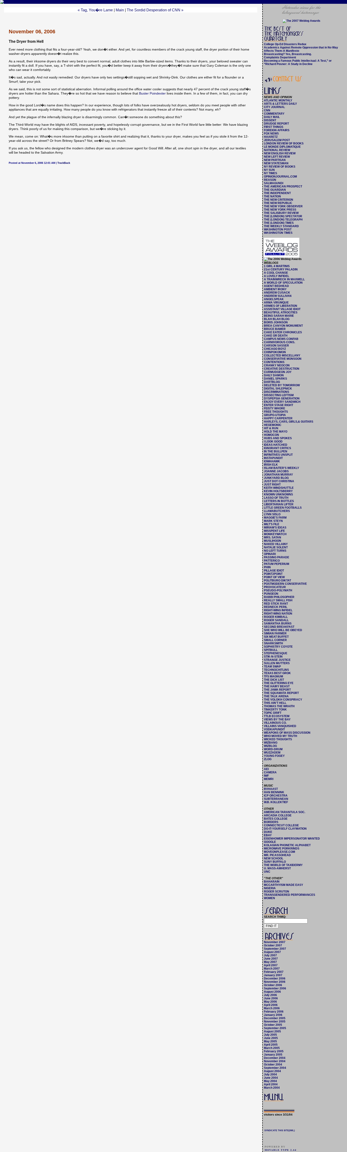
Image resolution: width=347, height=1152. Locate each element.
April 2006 (271, 1005)
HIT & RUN (271, 428)
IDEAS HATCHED (275, 444)
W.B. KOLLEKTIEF (276, 802)
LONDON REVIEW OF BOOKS (284, 143)
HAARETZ (271, 137)
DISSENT (270, 120)
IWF (266, 775)
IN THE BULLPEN (275, 451)
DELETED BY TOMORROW (282, 385)
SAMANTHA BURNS (278, 623)
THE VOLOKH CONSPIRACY (283, 699)
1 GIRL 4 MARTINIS (277, 266)
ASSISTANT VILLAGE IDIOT (282, 309)
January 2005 (273, 1054)
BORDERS (271, 822)
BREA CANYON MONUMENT (283, 325)
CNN (267, 110)
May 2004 (270, 1081)
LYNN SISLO (272, 514)
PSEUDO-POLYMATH (278, 590)
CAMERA (270, 772)
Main (120, 10)
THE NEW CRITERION (278, 199)
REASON (270, 180)
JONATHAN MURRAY (278, 474)
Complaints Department (280, 57)
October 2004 (273, 1064)
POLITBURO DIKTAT (277, 580)
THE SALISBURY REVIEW (281, 213)
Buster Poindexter (152, 93)
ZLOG (267, 759)
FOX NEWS (271, 133)
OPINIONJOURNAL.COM (280, 176)
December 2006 (274, 978)
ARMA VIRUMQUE (276, 302)
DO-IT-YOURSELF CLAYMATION (285, 828)
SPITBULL (271, 650)
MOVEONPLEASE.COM (279, 851)
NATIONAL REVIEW (277, 150)
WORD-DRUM (273, 749)
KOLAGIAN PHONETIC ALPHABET (287, 845)
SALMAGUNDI (273, 183)
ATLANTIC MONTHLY (278, 100)
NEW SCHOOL (273, 858)
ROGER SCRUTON (276, 891)
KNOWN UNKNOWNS (278, 494)
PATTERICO (272, 560)
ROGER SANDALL (276, 620)
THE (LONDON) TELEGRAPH (283, 219)
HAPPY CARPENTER (278, 418)
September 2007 (275, 948)
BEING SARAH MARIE (279, 315)
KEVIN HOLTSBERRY (278, 491)
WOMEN (269, 898)
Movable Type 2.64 (280, 1150)
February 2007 (274, 972)
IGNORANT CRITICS (277, 448)
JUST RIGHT (272, 484)
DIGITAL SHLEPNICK (278, 388)
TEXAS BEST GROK (277, 673)
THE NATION (272, 196)
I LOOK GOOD (273, 441)
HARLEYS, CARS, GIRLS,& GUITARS (288, 421)
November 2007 (274, 942)
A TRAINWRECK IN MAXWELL (284, 279)
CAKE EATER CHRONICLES (283, 332)
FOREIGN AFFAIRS (276, 130)
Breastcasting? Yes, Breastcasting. (288, 54)
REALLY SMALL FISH (278, 600)
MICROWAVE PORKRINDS (281, 848)
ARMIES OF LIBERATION (280, 305)
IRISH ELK (271, 464)
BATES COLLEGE (276, 818)
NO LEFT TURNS (275, 550)
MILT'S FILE (271, 524)
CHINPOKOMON (275, 352)
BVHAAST (271, 789)
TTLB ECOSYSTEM (276, 716)
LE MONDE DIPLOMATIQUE (282, 146)
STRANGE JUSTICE (277, 660)
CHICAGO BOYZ (275, 349)
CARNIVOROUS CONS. (279, 342)
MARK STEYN (273, 521)
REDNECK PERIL (275, 607)
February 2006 (274, 1011)
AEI (266, 769)
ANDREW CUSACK (277, 292)
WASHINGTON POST (278, 229)
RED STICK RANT (276, 603)
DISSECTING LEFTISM (279, 395)
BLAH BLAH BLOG (276, 319)
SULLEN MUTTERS (277, 663)
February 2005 (274, 1051)
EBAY (268, 835)
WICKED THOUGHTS (278, 739)
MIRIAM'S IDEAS (275, 527)
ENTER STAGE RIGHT (278, 405)
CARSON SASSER (276, 345)
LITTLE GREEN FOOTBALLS (283, 507)
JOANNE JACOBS (276, 471)
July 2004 (270, 1074)
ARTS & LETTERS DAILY (280, 103)
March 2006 (272, 1008)
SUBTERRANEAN (276, 799)
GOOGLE (270, 842)
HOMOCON (271, 435)
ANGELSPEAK (274, 299)
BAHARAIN (271, 881)
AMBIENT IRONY (275, 289)
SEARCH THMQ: (275, 916)
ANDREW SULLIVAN (278, 296)
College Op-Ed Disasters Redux (285, 44)
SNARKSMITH (273, 643)
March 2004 (272, 1087)
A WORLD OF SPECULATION (283, 282)
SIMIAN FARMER (275, 633)
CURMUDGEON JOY (278, 372)
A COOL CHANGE (276, 272)
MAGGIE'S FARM (275, 517)
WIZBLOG (270, 746)
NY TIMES (270, 173)
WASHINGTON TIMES (278, 232)
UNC (267, 871)
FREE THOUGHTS (276, 411)
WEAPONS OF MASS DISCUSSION (287, 732)
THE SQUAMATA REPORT (281, 693)
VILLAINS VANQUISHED (280, 726)
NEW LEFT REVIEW (277, 156)
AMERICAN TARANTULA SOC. (284, 812)
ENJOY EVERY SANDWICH (282, 401)
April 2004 (271, 1084)
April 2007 (271, 965)
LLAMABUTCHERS (277, 511)
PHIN (267, 567)
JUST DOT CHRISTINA (279, 481)
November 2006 (274, 981)
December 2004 (274, 1058)
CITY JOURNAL (274, 107)
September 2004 (275, 1068)
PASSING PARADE (276, 557)
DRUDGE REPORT (276, 123)
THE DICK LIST (274, 679)
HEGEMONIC (272, 425)
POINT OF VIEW (274, 577)
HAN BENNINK (274, 792)
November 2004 (274, 1061)
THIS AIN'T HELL (275, 703)
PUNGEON (271, 593)
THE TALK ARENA (276, 696)
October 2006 (273, 985)
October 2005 (273, 1024)
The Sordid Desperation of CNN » (155, 10)
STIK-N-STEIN (273, 656)
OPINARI (270, 554)
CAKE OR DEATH (276, 335)
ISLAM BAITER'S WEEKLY (281, 468)
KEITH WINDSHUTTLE (279, 487)
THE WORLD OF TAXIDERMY (283, 865)
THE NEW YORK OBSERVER (283, 206)
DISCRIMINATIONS (276, 392)
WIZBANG (270, 742)
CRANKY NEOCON (277, 365)
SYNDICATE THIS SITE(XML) (279, 1130)
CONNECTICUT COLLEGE (281, 825)
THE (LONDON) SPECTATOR (283, 216)
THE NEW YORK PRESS (280, 209)
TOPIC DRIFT (272, 713)
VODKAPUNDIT (274, 729)
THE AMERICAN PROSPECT (283, 186)
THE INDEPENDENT (277, 193)
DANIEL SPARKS (275, 378)
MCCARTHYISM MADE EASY (283, 885)
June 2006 (271, 998)
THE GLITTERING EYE (278, 683)
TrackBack (63, 162)
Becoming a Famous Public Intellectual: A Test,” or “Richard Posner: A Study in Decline (298, 62)
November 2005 (274, 1021)
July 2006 (270, 995)
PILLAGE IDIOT (274, 570)
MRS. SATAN (272, 537)
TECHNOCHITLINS (276, 669)
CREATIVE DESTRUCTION (281, 368)
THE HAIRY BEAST (277, 686)
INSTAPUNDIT (273, 458)
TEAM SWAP (272, 666)
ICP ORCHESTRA (276, 795)
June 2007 (271, 958)
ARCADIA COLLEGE (278, 815)
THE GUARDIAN (275, 189)
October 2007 (273, 945)
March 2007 (272, 968)
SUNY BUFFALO (275, 861)
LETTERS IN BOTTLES (279, 501)
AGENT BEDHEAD (276, 286)
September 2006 (275, 988)
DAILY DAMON (274, 375)
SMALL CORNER (275, 640)
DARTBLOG (272, 382)
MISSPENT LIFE (274, 531)
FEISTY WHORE (274, 408)
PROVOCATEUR (275, 587)
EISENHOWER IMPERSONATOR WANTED (292, 838)
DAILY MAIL (272, 117)
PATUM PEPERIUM (276, 564)
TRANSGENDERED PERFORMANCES (289, 894)
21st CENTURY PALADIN (281, 269)
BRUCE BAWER (275, 329)
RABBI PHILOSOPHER (279, 597)
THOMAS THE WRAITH (279, 706)
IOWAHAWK (272, 461)
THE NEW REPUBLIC (278, 203)
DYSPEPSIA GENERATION (282, 398)
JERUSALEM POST (277, 140)
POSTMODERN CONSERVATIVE (285, 583)
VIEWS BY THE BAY (277, 719)
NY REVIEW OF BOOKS (279, 166)
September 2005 (275, 1028)
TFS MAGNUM (273, 676)
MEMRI (268, 779)
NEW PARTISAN (275, 160)
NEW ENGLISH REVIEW (280, 153)
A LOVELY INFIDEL (276, 276)
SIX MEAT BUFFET (276, 636)
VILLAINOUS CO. (275, 722)
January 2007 (273, 975)
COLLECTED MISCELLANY (282, 355)
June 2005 (271, 1038)
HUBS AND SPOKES (278, 438)
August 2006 (272, 991)
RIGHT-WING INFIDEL (278, 610)
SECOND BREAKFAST (279, 626)
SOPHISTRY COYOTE (278, 646)
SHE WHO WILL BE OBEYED (283, 630)
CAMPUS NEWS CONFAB (281, 339)
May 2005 (270, 1041)
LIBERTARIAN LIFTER (278, 504)
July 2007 (270, 955)
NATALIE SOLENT (276, 547)
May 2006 (270, 1001)
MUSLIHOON (272, 540)
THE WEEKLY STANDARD (281, 226)
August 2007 (272, 952)
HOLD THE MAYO (275, 431)
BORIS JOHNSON (276, 322)
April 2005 (271, 1044)
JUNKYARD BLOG (276, 478)
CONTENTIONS (274, 362)
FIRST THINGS (273, 127)
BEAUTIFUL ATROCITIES (280, 312)
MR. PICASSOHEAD (277, 855)
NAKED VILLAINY (276, 544)
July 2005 (270, 1034)
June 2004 (271, 1077)
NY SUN (269, 170)
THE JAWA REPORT (277, 689)
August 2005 (272, 1031)
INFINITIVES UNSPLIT (278, 454)
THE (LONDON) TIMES (279, 223)
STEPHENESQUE (275, 653)
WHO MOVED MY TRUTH (280, 736)
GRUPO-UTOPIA (275, 415)
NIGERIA (270, 888)
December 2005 (274, 1018)
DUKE (268, 832)
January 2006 (273, 1015)
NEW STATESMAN (276, 163)
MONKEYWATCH (275, 534)
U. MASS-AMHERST (277, 868)
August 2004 (272, 1071)
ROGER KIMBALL (276, 617)
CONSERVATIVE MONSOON (282, 358)
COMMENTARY (274, 113)
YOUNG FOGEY (274, 756)
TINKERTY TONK (275, 709)
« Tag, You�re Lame (95, 10)
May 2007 (270, 962)
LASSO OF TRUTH (276, 497)
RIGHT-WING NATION (278, 613)
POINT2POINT (273, 574)
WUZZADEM (272, 752)
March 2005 (272, 1048)
